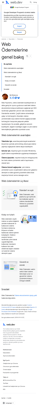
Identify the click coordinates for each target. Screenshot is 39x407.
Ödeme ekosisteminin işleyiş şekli (25, 295)
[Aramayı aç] (31, 2)
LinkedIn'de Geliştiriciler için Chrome (14, 386)
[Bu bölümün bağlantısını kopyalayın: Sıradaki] (11, 289)
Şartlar (3, 398)
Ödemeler (20, 39)
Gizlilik (9, 398)
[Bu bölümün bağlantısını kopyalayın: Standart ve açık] (35, 190)
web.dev (4, 39)
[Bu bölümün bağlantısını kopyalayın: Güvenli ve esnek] (26, 265)
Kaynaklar (12, 39)
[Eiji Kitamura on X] (11, 98)
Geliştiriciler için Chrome (10, 363)
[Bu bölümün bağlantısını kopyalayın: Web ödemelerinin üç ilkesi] (30, 181)
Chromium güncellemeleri (11, 366)
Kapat (19, 26)
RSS (4, 389)
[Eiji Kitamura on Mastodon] (16, 98)
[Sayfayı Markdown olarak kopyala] (27, 56)
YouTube (5, 383)
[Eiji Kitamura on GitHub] (13, 98)
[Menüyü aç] (3, 2)
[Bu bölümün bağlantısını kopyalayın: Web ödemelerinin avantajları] (32, 135)
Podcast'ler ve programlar (10, 372)
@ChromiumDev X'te (9, 380)
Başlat (19, 32)
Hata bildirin (6, 353)
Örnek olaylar (7, 369)
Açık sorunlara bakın (9, 356)
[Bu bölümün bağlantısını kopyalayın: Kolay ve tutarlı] (16, 215)
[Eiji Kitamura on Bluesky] (19, 98)
